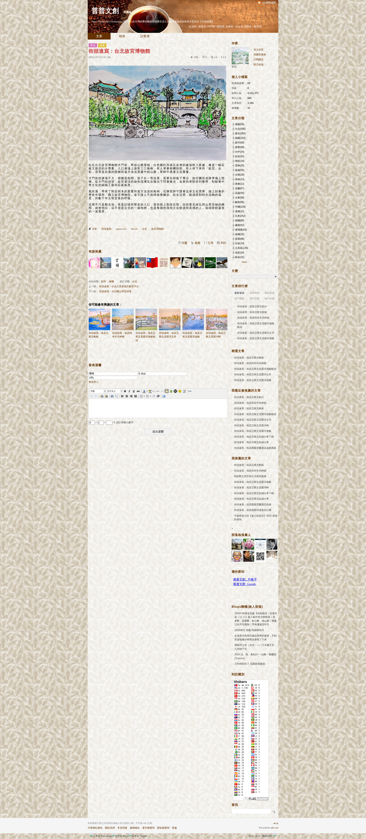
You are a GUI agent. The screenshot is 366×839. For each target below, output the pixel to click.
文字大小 (111, 391)
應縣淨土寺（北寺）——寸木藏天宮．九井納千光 (255, 647)
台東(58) (239, 197)
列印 (223, 242)
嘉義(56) (239, 170)
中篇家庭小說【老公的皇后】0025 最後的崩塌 (255, 517)
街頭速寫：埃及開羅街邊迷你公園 (252, 510)
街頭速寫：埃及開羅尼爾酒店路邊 (252, 504)
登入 (250, 836)
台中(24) (239, 151)
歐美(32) (239, 257)
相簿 (122, 36)
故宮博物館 (157, 228)
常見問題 (122, 827)
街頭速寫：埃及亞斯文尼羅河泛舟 (169, 335)
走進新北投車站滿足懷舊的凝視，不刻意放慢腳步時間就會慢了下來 (255, 637)
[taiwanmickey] (187, 262)
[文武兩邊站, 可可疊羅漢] (152, 262)
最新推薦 (269, 292)
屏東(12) (239, 183)
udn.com (274, 827)
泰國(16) (239, 234)
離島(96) (239, 202)
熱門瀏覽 (239, 298)
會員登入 (94, 381)
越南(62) (239, 225)
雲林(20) (239, 165)
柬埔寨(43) (241, 229)
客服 (174, 827)
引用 (210, 242)
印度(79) (239, 243)
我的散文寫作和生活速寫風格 (250, 476)
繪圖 (111, 281)
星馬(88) (239, 238)
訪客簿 (144, 36)
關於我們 (110, 827)
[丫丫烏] (94, 262)
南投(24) (239, 160)
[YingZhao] (222, 262)
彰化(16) (239, 156)
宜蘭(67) (239, 188)
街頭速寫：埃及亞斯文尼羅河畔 (216, 335)
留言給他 (258, 64)
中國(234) (240, 206)
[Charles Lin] (105, 262)
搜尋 (274, 811)
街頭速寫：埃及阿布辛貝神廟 (122, 335)
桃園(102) (240, 138)
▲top (275, 823)
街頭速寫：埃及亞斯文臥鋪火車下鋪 (254, 436)
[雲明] (117, 262)
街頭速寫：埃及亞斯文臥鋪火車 (251, 442)
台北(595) (240, 128)
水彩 (94, 228)
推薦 (197, 242)
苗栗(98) (239, 147)
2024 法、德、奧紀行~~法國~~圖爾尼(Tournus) (255, 656)
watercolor (121, 228)
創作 (103, 281)
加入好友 (258, 49)
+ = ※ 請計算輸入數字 (114, 422)
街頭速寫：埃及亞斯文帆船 (98, 335)
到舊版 (127, 12)
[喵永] (210, 262)
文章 (99, 36)
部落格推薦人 (241, 534)
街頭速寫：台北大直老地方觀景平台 (119, 286)
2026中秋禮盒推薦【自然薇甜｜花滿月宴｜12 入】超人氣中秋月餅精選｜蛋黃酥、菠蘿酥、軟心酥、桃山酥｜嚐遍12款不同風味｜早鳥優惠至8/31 (255, 619)
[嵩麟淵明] (175, 262)
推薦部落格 (260, 54)
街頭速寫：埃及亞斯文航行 (252, 306)
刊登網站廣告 (95, 827)
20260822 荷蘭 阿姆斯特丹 (249, 630)
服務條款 (135, 827)
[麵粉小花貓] (140, 262)
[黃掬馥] (198, 262)
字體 (92, 391)
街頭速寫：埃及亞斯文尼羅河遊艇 (192, 335)
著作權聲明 (148, 827)
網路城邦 (267, 836)
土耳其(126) (241, 248)
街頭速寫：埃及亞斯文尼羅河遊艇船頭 (145, 337)
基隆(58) (239, 124)
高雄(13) (239, 179)
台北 (144, 228)
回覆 (184, 242)
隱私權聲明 (163, 827)
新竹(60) (239, 142)
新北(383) (240, 133)
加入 (257, 836)
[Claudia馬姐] (129, 262)
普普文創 (105, 11)
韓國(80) (239, 220)
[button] (97, 391)
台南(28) (239, 174)
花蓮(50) (239, 193)
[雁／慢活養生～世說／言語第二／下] (163, 262)
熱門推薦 (269, 298)
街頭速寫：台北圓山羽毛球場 (115, 291)
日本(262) (240, 215)
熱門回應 (254, 298)
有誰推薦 (95, 251)
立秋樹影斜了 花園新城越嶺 (249, 663)
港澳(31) (239, 211)
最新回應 (254, 292)
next (244, 262)
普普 (234, 66)
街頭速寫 (106, 228)
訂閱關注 (258, 59)
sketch (134, 228)
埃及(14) (239, 252)
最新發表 (239, 292)
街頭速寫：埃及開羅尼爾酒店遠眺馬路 (255, 448)
